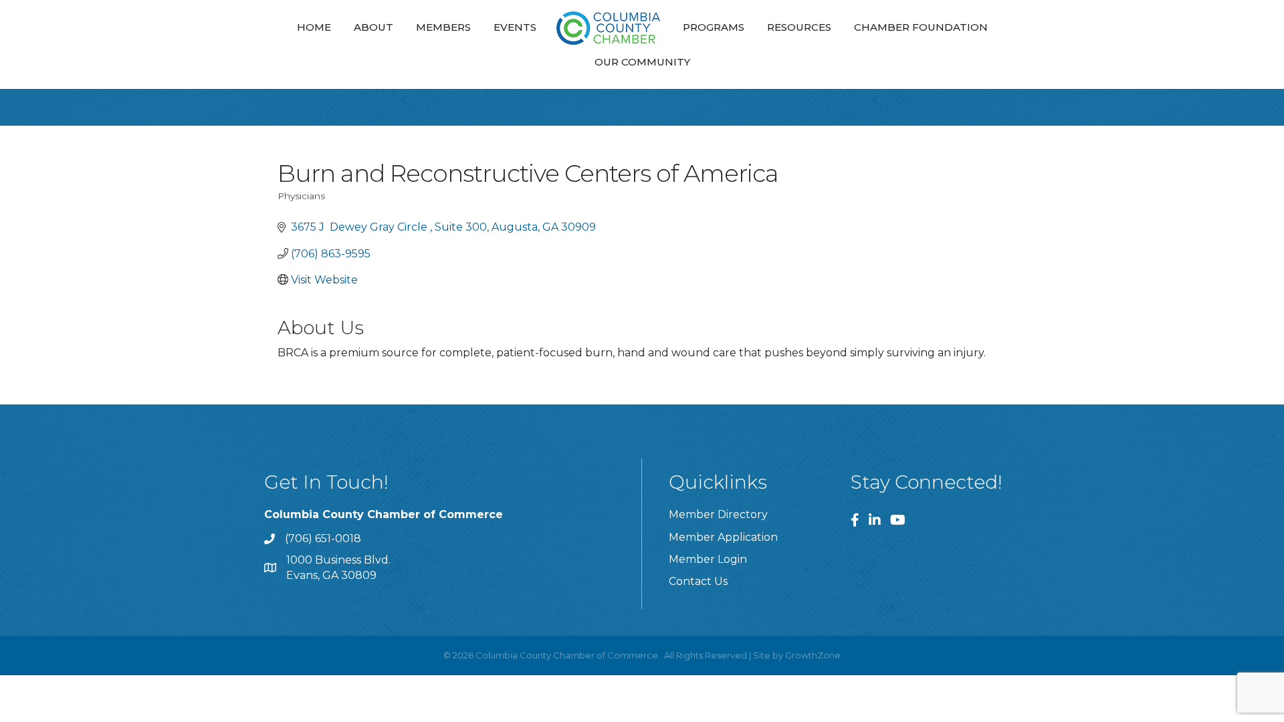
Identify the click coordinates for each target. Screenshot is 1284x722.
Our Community (642, 61)
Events (515, 27)
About (373, 27)
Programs (713, 27)
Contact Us (698, 581)
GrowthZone (813, 655)
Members (443, 27)
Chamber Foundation (921, 27)
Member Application (723, 537)
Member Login (708, 559)
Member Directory (718, 514)
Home (314, 27)
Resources (799, 27)
